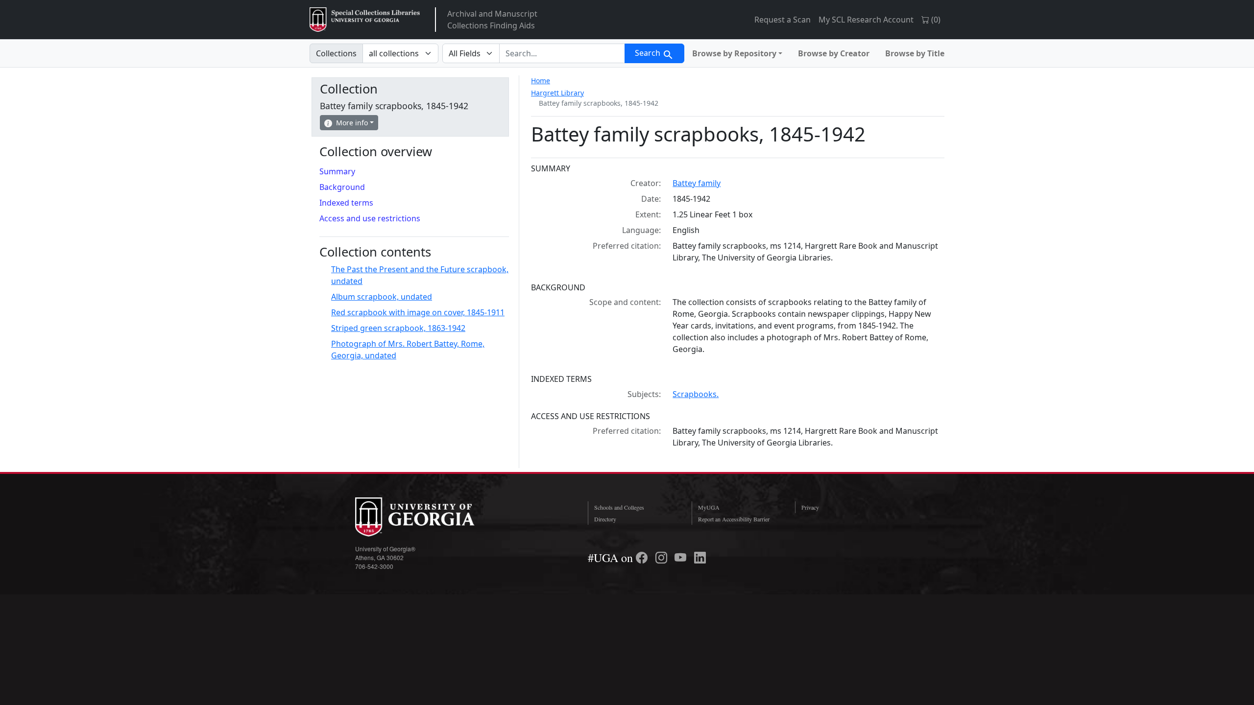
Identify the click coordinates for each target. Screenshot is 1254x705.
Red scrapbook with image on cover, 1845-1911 (418, 312)
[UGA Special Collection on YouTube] (682, 557)
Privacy (810, 507)
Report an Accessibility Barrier (734, 519)
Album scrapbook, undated (381, 296)
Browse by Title (914, 53)
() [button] (934, 19)
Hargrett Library (557, 92)
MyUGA (709, 507)
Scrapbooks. (696, 394)
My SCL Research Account (866, 19)
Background (342, 187)
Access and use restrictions (369, 218)
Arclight (365, 19)
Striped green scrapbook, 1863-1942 (398, 328)
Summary (337, 171)
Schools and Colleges (619, 507)
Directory (605, 519)
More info (352, 122)
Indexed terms (346, 202)
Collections (336, 53)
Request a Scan (782, 19)
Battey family (697, 183)
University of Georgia (428, 517)
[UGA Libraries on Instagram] (662, 557)
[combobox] (562, 53)
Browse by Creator (833, 53)
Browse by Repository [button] (734, 53)
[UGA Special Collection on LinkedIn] (700, 557)
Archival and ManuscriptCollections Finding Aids (492, 19)
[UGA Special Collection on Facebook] (643, 557)
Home (540, 80)
